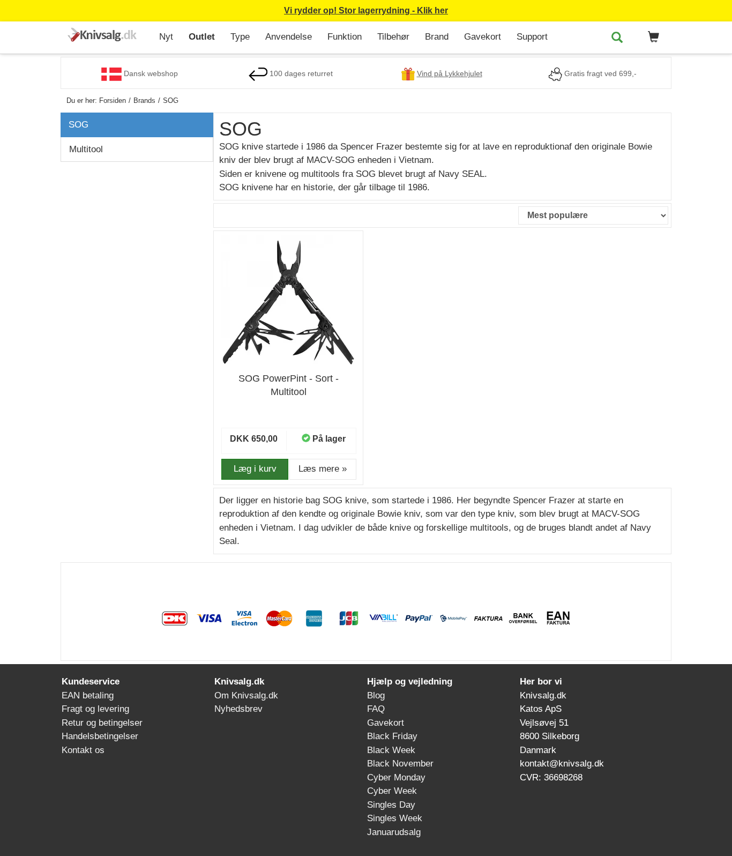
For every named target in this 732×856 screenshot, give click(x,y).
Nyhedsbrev (238, 709)
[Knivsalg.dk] (106, 35)
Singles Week (394, 818)
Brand (437, 37)
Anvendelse (288, 37)
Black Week (391, 750)
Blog (376, 695)
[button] (651, 37)
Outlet (202, 37)
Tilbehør (393, 37)
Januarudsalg (394, 832)
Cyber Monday (396, 777)
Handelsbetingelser (100, 736)
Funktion (344, 37)
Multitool (86, 149)
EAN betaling (88, 695)
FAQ (376, 709)
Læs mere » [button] (322, 469)
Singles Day (391, 805)
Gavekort (482, 37)
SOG (78, 125)
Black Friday (392, 736)
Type (240, 37)
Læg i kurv (255, 469)
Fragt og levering (95, 709)
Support (532, 37)
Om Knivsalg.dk (246, 695)
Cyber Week (392, 791)
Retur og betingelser (102, 723)
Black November (400, 763)
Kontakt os (83, 750)
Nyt (166, 37)
